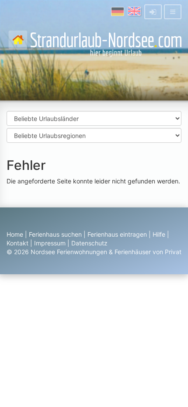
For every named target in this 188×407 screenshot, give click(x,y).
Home (15, 234)
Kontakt (17, 243)
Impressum (50, 243)
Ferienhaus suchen (55, 234)
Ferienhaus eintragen (117, 234)
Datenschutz (89, 243)
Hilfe (159, 234)
